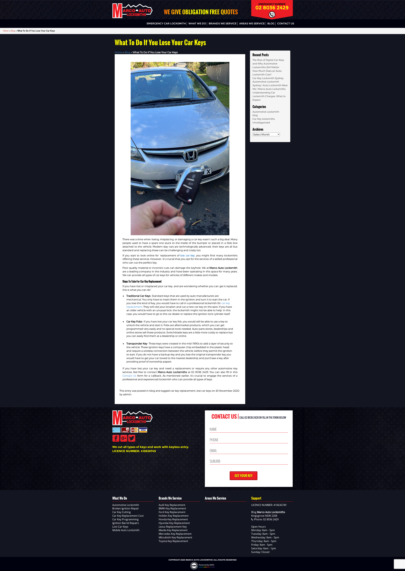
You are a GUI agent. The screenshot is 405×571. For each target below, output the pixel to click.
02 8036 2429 (272, 8)
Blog (270, 23)
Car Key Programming (125, 519)
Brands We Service (223, 23)
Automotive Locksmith (265, 111)
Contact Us (285, 23)
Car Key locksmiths (263, 118)
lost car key (187, 255)
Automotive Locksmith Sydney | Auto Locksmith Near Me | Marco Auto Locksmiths (270, 85)
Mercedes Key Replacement (175, 534)
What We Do (197, 23)
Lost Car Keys (120, 526)
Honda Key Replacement (173, 519)
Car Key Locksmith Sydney (268, 78)
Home (6, 31)
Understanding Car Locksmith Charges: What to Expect (269, 96)
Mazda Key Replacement (173, 530)
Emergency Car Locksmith (166, 23)
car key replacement (182, 390)
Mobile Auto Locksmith (126, 530)
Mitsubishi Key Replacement (175, 537)
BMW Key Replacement (172, 508)
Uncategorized (261, 122)
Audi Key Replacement (172, 505)
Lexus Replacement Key (173, 526)
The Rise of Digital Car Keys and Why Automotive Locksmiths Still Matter (268, 63)
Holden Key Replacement (174, 515)
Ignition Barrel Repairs (125, 523)
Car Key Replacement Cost (128, 515)
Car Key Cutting (121, 512)
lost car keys (203, 390)
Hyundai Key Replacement (174, 523)
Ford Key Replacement (172, 512)
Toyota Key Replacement (173, 541)
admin (127, 394)
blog (152, 390)
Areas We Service (252, 23)
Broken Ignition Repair (125, 508)
